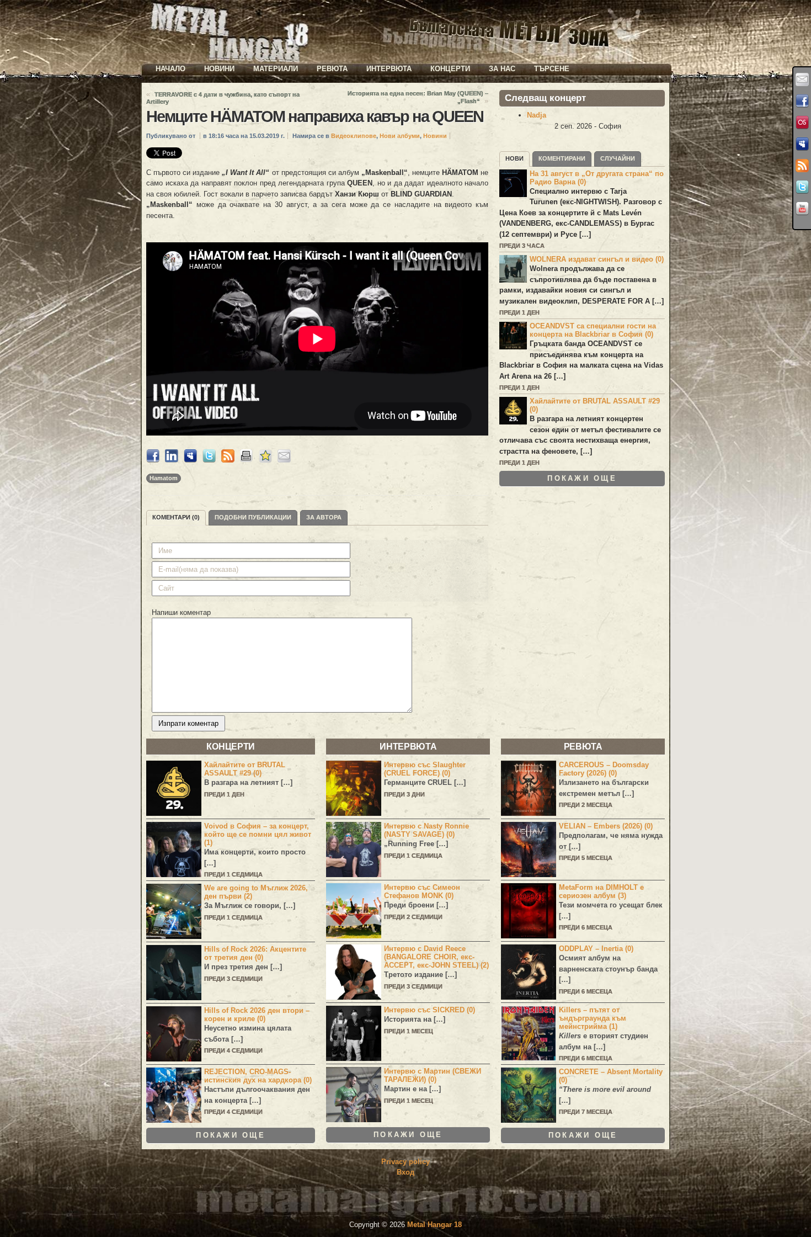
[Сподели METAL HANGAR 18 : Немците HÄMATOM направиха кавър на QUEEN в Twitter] (209, 460)
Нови (514, 158)
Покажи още (582, 478)
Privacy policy (405, 1162)
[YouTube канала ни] (802, 208)
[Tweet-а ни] (802, 187)
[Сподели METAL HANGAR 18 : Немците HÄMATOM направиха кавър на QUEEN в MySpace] (190, 460)
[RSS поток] (802, 165)
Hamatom (164, 478)
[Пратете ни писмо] (802, 79)
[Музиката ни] (802, 122)
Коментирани (561, 158)
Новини (219, 69)
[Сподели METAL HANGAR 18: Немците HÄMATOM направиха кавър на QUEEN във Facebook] (152, 460)
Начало (170, 69)
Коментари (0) (176, 517)
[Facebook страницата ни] (802, 101)
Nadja (536, 115)
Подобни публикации (253, 517)
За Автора (324, 517)
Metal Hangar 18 (434, 1224)
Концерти (450, 69)
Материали (275, 69)
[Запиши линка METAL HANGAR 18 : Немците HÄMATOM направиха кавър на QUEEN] (265, 460)
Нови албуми (400, 135)
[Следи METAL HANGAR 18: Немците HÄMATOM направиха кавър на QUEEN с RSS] (227, 460)
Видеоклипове (353, 135)
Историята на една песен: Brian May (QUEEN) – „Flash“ (418, 97)
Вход (405, 1172)
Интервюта (389, 69)
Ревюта (332, 69)
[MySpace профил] (802, 144)
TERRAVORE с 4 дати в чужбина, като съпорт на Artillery (223, 98)
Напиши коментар (181, 612)
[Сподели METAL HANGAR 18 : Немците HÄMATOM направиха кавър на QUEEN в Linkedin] (171, 460)
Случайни (617, 158)
